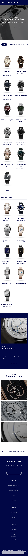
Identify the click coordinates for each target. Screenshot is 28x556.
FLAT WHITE (14, 498)
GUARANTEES (14, 526)
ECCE (14, 495)
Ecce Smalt (21, 218)
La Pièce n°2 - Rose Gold (7, 164)
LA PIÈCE (14, 488)
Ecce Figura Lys (21, 240)
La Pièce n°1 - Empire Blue (7, 96)
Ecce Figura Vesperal (7, 304)
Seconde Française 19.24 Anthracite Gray (7, 189)
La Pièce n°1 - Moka (21, 71)
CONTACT (14, 472)
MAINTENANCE (14, 529)
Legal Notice (20, 550)
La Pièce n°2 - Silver (7, 142)
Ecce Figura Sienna (21, 283)
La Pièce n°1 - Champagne (7, 72)
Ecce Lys (7, 218)
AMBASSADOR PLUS (14, 531)
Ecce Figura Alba (7, 283)
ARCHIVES (14, 500)
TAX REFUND (14, 536)
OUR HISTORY (14, 509)
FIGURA (14, 493)
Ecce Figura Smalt (7, 261)
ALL (4, 44)
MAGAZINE (14, 514)
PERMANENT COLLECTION (16, 44)
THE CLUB (14, 517)
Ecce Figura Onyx (21, 261)
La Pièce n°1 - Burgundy (7, 119)
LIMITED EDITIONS (14, 483)
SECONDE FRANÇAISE (14, 490)
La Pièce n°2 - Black (20, 142)
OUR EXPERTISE (14, 512)
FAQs (14, 534)
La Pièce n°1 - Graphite (21, 95)
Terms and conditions (7, 550)
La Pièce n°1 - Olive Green (21, 120)
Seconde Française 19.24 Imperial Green (20, 166)
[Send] (25, 553)
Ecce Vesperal (7, 240)
